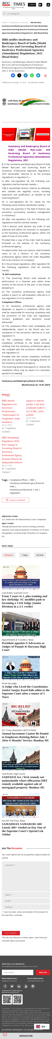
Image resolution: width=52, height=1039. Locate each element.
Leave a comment (17, 500)
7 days (25, 555)
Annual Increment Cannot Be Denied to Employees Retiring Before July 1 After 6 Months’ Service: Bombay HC (25, 737)
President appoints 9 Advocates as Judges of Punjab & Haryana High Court (24, 647)
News (31, 639)
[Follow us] (5, 986)
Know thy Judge (9, 683)
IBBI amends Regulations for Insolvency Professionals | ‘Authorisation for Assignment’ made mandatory (11, 411)
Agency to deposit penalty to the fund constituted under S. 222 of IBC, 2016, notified (35, 407)
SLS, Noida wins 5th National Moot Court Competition (24, 518)
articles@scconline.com (35, 981)
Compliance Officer (19, 480)
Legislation (15, 493)
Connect (32, 4)
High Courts (19, 773)
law (36, 489)
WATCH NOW (29, 730)
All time (39, 555)
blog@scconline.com (9, 981)
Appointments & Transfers (14, 639)
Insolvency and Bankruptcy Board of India (27, 485)
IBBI (32, 480)
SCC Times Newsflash (12, 730)
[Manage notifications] (5, 1034)
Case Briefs (7, 593)
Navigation (26, 1036)
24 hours (8, 555)
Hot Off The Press (10, 820)
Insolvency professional (21, 489)
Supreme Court (21, 593)
